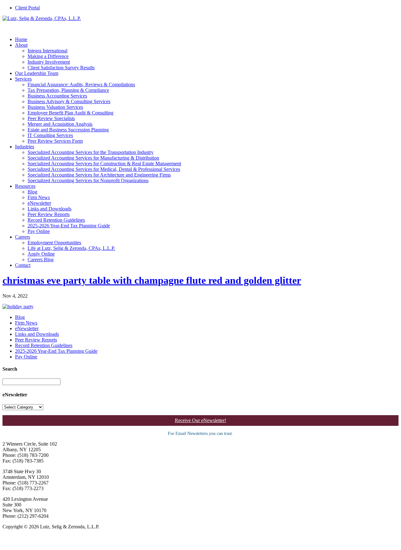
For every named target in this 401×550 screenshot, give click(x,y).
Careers (22, 237)
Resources (25, 186)
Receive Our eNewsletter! (200, 420)
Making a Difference (48, 56)
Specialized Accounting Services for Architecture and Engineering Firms (99, 174)
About (21, 45)
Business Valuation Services (55, 107)
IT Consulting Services (50, 135)
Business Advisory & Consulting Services (69, 101)
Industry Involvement (49, 62)
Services (23, 79)
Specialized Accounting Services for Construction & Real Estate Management (104, 163)
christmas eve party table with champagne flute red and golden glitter (152, 280)
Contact (22, 265)
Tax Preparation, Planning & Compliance (68, 90)
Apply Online (41, 253)
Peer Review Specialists (51, 118)
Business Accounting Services (57, 95)
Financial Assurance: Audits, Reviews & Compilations (81, 84)
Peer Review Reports (49, 214)
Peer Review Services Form (55, 141)
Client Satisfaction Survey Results (61, 67)
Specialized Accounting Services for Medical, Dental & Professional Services (104, 169)
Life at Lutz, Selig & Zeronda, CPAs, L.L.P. (71, 248)
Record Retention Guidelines (56, 220)
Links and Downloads (49, 208)
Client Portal (27, 7)
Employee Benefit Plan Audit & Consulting (70, 112)
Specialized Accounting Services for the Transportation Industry (91, 152)
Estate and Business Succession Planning (68, 129)
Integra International (47, 50)
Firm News (39, 197)
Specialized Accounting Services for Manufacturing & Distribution (93, 158)
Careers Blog (41, 259)
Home (21, 39)
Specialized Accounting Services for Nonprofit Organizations (88, 180)
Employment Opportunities (54, 242)
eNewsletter (39, 203)
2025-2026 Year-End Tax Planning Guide (69, 225)
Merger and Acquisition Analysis (60, 124)
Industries (24, 146)
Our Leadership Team (36, 73)
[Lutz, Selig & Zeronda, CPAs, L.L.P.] (42, 18)
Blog (32, 191)
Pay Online (39, 231)
